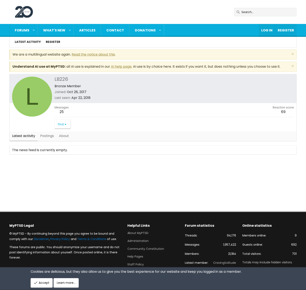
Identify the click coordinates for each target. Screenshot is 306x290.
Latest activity (28, 42)
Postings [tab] (47, 135)
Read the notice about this (93, 54)
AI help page (121, 66)
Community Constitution (145, 249)
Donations (145, 30)
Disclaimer (41, 239)
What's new (54, 30)
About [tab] (64, 135)
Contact (115, 30)
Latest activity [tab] (23, 135)
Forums (22, 30)
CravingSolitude (224, 263)
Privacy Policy (60, 239)
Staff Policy (135, 264)
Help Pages (135, 256)
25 (62, 111)
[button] (33, 30)
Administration (138, 241)
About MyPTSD (137, 233)
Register (53, 42)
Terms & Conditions (91, 239)
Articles (87, 30)
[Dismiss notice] (292, 54)
